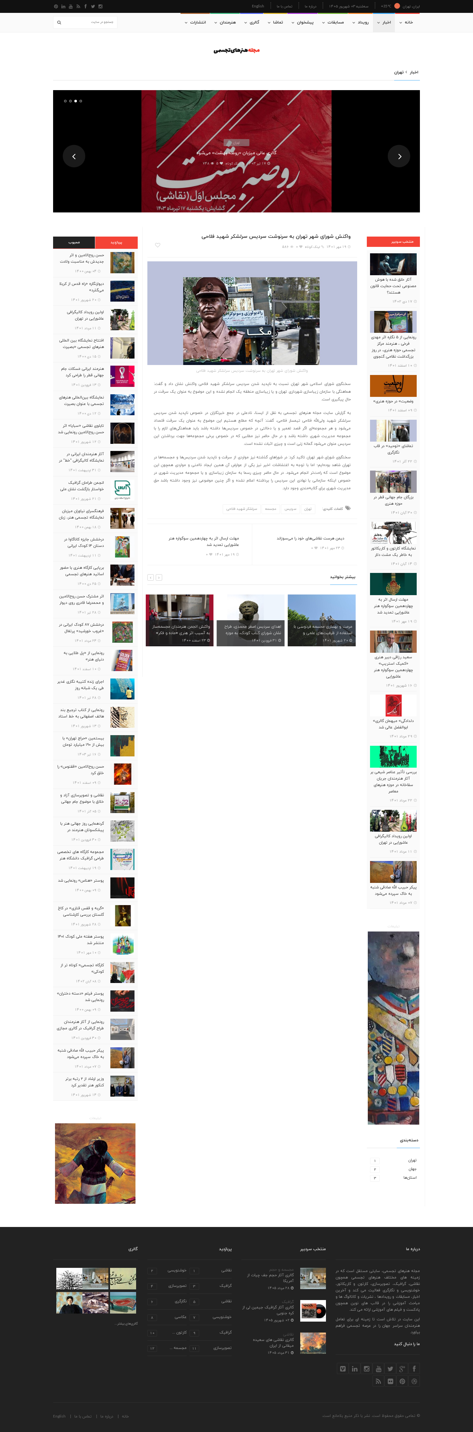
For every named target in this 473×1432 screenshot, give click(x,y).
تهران (236, 142)
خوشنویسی (169, 1271)
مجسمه (270, 508)
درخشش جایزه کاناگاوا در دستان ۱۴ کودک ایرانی (84, 542)
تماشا (278, 22)
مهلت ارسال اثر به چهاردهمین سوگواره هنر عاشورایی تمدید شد (393, 606)
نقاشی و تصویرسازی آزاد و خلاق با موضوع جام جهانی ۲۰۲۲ (82, 802)
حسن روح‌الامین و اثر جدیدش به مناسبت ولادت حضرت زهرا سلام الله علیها (82, 262)
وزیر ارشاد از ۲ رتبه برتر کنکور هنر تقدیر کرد (84, 1082)
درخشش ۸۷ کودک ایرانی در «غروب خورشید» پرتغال (81, 628)
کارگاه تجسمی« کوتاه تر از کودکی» (82, 968)
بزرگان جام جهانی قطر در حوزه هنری (393, 500)
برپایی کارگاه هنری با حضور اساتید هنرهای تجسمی (82, 571)
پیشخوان (305, 22)
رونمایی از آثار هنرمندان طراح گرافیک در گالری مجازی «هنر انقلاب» (80, 1028)
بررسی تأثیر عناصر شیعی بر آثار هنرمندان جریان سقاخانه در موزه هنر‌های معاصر (393, 782)
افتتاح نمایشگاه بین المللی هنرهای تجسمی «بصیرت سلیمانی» (81, 347)
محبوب (74, 242)
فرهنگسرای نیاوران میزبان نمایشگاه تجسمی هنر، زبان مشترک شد (81, 518)
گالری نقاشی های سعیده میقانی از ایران (273, 1342)
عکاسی (169, 1318)
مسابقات (336, 22)
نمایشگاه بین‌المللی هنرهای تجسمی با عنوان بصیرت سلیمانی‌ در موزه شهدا (81, 404)
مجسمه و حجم (281, 1269)
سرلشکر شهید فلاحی (241, 508)
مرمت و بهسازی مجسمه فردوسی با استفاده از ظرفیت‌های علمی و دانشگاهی (254, 633)
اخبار (387, 22)
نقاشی (288, 1334)
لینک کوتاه (232, 163)
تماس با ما (284, 6)
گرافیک (288, 1302)
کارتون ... (168, 1333)
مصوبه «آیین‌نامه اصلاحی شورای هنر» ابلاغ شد (327, 630)
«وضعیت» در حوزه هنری (393, 401)
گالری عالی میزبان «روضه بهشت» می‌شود (236, 153)
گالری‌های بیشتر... (126, 1324)
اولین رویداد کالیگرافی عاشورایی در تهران (393, 839)
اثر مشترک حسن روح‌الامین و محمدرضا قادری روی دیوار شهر (81, 603)
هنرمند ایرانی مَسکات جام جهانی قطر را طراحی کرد (82, 372)
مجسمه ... (168, 1348)
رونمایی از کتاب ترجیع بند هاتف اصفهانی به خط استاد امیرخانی (81, 716)
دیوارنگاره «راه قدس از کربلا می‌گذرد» (81, 287)
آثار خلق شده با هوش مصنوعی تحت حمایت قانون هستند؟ (393, 286)
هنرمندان (228, 22)
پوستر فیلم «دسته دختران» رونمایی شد (80, 997)
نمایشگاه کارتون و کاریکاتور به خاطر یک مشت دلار (393, 551)
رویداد (363, 22)
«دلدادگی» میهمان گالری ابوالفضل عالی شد (393, 724)
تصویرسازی (169, 1286)
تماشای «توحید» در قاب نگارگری (393, 449)
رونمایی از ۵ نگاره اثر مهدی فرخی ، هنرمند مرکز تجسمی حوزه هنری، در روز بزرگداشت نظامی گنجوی (393, 347)
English (258, 6)
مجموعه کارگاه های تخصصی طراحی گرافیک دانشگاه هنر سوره (80, 858)
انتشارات (198, 22)
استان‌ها (395, 1178)
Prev (74, 156)
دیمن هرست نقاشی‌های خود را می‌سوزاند (310, 538)
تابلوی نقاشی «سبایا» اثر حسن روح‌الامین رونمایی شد (81, 429)
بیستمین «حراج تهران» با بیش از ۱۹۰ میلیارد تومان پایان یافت (83, 745)
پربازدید (116, 242)
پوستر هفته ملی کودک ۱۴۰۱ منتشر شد (81, 940)
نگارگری (169, 1302)
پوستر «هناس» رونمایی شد (81, 880)
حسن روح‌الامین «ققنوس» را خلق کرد (80, 770)
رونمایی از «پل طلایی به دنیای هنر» (84, 656)
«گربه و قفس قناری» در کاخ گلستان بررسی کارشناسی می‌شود (81, 915)
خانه (409, 22)
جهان (395, 1169)
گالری (254, 22)
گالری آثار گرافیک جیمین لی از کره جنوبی (268, 1310)
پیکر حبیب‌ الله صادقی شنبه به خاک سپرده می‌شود (393, 890)
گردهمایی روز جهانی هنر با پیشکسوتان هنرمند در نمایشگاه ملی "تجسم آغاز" (82, 830)
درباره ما (310, 6)
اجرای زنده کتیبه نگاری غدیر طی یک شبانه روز (80, 685)
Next (399, 156)
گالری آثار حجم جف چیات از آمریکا (270, 1278)
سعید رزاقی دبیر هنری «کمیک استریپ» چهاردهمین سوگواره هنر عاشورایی (393, 667)
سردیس (290, 508)
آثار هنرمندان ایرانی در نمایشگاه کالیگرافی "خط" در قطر (81, 461)
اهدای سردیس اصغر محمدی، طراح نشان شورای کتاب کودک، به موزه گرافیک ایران (183, 633)
